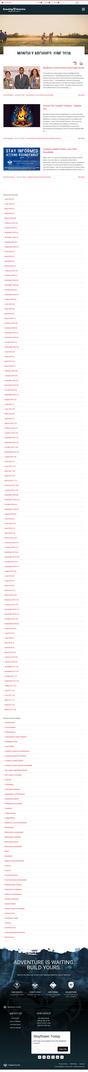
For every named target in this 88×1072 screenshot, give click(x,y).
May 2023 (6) (9, 356)
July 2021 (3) (9, 461)
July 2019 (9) (9, 576)
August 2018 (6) (10, 628)
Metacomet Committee (13, 837)
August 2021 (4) (10, 457)
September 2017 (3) (12, 681)
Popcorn (8, 870)
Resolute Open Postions (13, 885)
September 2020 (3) (12, 509)
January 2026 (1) (11, 228)
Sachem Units (10, 913)
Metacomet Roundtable (13, 846)
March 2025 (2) (10, 266)
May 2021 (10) (10, 471)
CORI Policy (73, 1064)
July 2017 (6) (9, 690)
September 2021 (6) (12, 452)
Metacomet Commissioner (14, 832)
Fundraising (9, 784)
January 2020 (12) (11, 547)
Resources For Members (13, 889)
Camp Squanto (10, 732)
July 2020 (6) (9, 519)
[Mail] (62, 1057)
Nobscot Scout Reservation (14, 861)
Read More (81, 95)
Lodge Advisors (10, 813)
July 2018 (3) (9, 633)
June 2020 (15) (10, 523)
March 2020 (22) (11, 538)
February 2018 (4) (11, 657)
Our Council (15, 1018)
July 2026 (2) (9, 199)
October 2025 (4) (11, 242)
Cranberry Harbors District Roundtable (39, 177)
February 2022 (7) (11, 428)
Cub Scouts (17, 994)
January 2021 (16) (11, 490)
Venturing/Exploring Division (15, 932)
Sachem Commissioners (13, 894)
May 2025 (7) (9, 256)
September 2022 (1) (12, 395)
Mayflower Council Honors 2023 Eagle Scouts (63, 68)
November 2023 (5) (12, 337)
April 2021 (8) (9, 476)
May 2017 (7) (9, 700)
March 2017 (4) (10, 709)
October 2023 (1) (11, 342)
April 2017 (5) (9, 705)
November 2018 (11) (12, 614)
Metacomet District (11, 842)
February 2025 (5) (11, 271)
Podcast (58, 138)
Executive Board (15, 1024)
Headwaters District (12, 799)
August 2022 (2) (10, 399)
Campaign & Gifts (11, 741)
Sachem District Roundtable (15, 908)
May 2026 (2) (9, 209)
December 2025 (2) (11, 232)
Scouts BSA (35, 994)
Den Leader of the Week (13, 775)
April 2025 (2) (9, 261)
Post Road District (11, 875)
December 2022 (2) (11, 380)
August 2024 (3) (10, 299)
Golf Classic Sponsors (12, 789)
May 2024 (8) (9, 309)
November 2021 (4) (12, 442)
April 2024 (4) (9, 314)
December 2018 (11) (12, 609)
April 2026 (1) (9, 213)
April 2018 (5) (9, 647)
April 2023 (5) (9, 361)
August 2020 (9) (10, 514)
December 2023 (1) (11, 333)
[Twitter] (44, 1057)
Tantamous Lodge (11, 918)
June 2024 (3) (10, 304)
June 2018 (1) (10, 638)
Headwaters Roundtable (13, 804)
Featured (46, 95)
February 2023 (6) (11, 371)
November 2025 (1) (12, 237)
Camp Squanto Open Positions (16, 737)
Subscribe (63, 1049)
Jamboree (8, 808)
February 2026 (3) (11, 223)
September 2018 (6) (12, 624)
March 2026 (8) (10, 218)
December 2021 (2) (11, 438)
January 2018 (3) (11, 662)
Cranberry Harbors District (14, 761)
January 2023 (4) (11, 376)
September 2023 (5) (12, 347)
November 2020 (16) (12, 500)
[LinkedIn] (57, 1057)
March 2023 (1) (10, 366)
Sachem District (10, 904)
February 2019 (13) (12, 600)
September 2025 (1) (12, 247)
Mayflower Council (64, 1066)
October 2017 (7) (11, 676)
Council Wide (39, 95)
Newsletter (52, 138)
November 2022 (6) (12, 385)
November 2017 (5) (12, 671)
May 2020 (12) (10, 528)
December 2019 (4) (11, 552)
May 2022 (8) (9, 414)
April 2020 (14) (10, 533)
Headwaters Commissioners (15, 794)
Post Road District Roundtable (15, 880)
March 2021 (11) (11, 480)
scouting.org (8, 2)
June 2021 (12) (10, 466)
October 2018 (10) (11, 619)
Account (82, 1064)
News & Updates (15, 1021)
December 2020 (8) (11, 495)
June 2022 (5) (10, 409)
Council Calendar (15, 1027)
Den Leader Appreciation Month (16, 770)
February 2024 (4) (11, 323)
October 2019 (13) (11, 562)
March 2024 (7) (10, 318)
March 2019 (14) (11, 595)
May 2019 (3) (9, 585)
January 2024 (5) (11, 328)
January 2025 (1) (11, 275)
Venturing (53, 994)
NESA (52, 95)
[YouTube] (48, 1057)
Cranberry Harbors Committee (15, 756)
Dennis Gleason (10, 177)
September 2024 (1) (12, 294)
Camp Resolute (10, 727)
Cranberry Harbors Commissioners (17, 751)
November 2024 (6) (12, 285)
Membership (44, 138)
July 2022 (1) (9, 404)
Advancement (30, 95)
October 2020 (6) (11, 504)
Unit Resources (10, 928)
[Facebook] (39, 1057)
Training (8, 923)
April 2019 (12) (10, 590)
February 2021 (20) (12, 485)
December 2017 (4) (11, 667)
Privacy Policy (63, 1064)
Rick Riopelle (9, 95)
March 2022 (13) (11, 423)
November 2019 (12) (12, 557)
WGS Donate (9, 937)
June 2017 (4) (10, 695)
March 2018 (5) (10, 652)
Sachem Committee (12, 899)
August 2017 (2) (10, 686)
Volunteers (71, 994)
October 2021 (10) (11, 447)
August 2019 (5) (10, 571)
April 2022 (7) (9, 418)
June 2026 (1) (10, 204)
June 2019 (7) (10, 581)
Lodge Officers (10, 818)
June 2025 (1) (10, 251)
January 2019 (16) (11, 605)
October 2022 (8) (11, 390)
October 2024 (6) (11, 290)
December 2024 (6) (11, 280)
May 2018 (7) (9, 643)
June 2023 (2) (10, 352)
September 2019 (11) (12, 566)
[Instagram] (53, 1057)
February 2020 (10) (12, 542)
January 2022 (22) (11, 433)
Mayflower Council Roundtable (16, 823)
